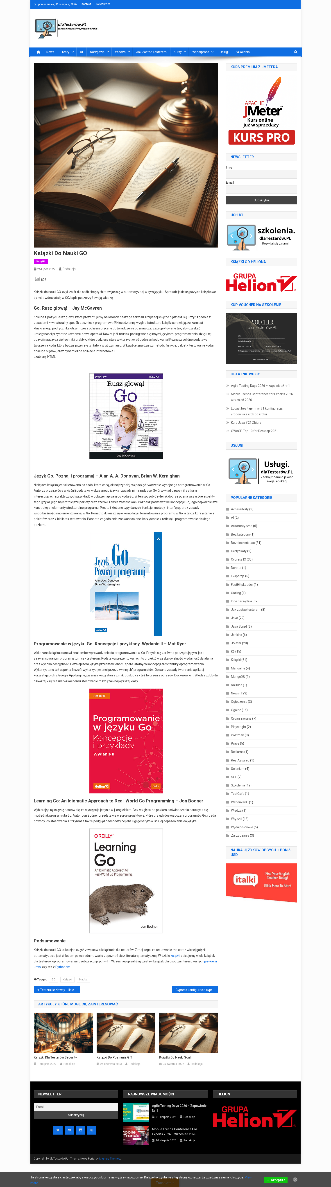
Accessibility (240, 509)
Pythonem (62, 967)
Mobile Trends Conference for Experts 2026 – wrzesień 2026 (263, 397)
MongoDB (238, 676)
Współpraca (200, 52)
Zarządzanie (240, 835)
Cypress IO (238, 559)
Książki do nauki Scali (175, 1057)
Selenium (238, 768)
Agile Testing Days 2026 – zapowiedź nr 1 (260, 385)
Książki (40, 261)
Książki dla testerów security (55, 1057)
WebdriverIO (239, 802)
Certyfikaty (239, 551)
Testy (65, 52)
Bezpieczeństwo (243, 543)
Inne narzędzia (241, 601)
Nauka (83, 979)
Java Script (239, 626)
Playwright (238, 727)
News (50, 52)
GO (54, 979)
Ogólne (236, 710)
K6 (233, 651)
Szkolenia (243, 52)
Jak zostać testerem (151, 52)
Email (230, 182)
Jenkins (236, 635)
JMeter (236, 643)
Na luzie (236, 685)
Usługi (224, 52)
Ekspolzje (238, 576)
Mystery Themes (109, 1158)
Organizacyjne (241, 718)
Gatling (236, 593)
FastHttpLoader (242, 584)
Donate (236, 568)
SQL (234, 777)
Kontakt (86, 4)
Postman (237, 735)
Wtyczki (236, 819)
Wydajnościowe (242, 827)
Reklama (237, 752)
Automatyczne (241, 526)
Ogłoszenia (239, 701)
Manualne (238, 668)
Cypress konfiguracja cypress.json (197, 990)
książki (175, 955)
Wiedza (120, 52)
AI (81, 52)
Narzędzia (97, 52)
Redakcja (69, 269)
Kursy (178, 52)
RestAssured (240, 760)
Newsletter (103, 4)
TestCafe (237, 793)
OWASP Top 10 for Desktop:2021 (254, 431)
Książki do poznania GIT (114, 1057)
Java (234, 618)
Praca (235, 743)
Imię (229, 167)
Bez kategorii (240, 534)
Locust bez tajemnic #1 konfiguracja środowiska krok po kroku (257, 411)
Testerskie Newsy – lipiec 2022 (60, 990)
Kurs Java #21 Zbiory (246, 422)
